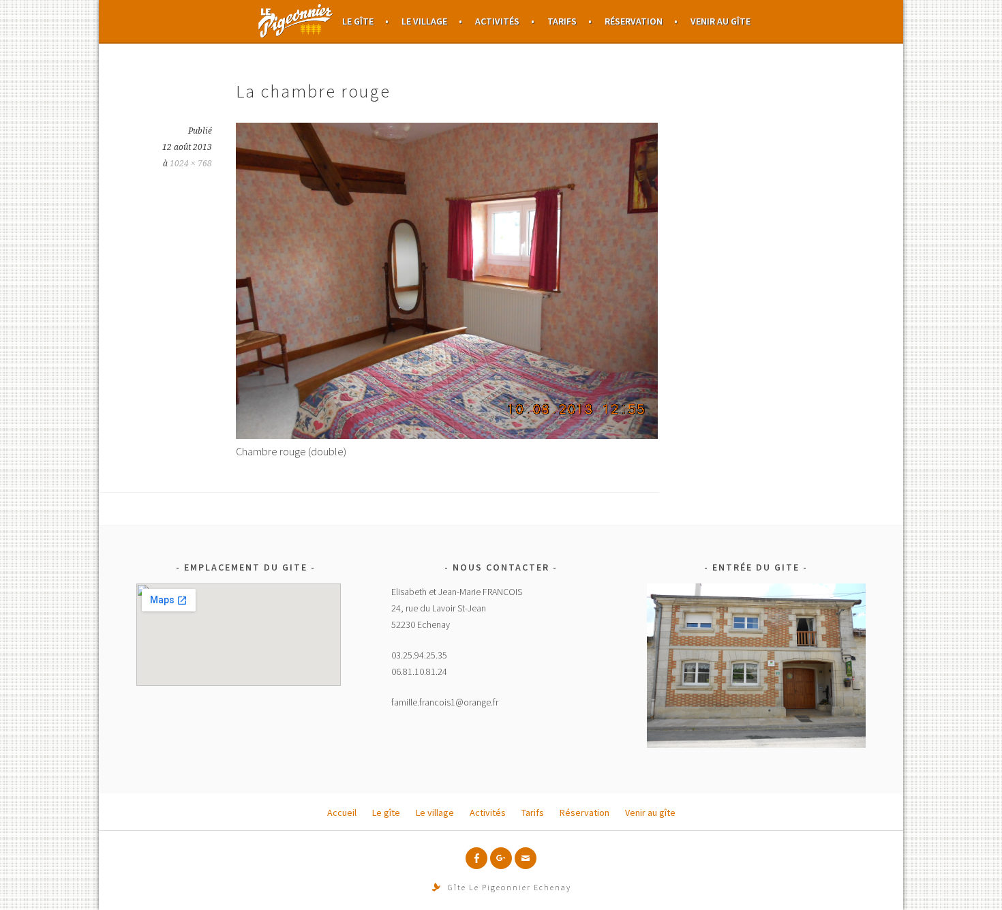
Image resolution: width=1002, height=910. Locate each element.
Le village (424, 21)
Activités (497, 21)
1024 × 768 (191, 163)
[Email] (525, 858)
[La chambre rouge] (447, 435)
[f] (476, 858)
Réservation (634, 21)
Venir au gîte (720, 21)
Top (970, 878)
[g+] (501, 858)
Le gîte (358, 21)
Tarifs (562, 21)
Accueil (296, 21)
